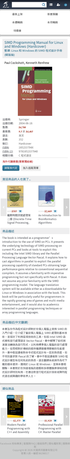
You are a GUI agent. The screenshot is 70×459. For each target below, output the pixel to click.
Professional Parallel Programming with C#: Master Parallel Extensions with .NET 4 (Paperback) (50, 432)
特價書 (17, 31)
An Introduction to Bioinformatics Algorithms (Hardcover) (49, 220)
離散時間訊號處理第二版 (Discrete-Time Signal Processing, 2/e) (19, 220)
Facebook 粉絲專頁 (11, 443)
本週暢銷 (17, 22)
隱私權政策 (55, 443)
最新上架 (17, 14)
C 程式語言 (25, 155)
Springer (24, 119)
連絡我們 (42, 443)
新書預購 (52, 14)
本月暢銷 (52, 22)
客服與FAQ (29, 443)
